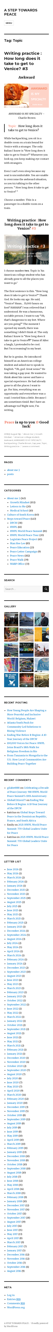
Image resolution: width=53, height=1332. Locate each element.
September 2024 (16, 934)
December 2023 (16, 967)
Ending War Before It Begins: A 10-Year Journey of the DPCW (27, 804)
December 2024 (16, 930)
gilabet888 (13, 787)
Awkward (8, 440)
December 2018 (16, 1156)
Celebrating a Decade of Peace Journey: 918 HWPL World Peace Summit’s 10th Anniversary (28, 791)
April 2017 (13, 1238)
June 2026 (13, 869)
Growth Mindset (19, 502)
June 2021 (12, 1037)
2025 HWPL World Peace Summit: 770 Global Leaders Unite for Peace (27, 828)
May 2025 (12, 914)
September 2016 (16, 1266)
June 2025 (12, 910)
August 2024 (14, 939)
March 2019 (14, 1143)
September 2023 (16, 971)
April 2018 (13, 1189)
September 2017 (16, 1217)
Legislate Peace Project (23, 539)
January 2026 (15, 885)
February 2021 (15, 1049)
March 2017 (13, 1242)
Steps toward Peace (18, 518)
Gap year (36, 443)
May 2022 (12, 1012)
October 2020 (15, 1066)
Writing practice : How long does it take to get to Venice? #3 (23, 61)
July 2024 (12, 943)
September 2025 (16, 898)
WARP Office (17, 563)
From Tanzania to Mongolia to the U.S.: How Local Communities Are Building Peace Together (27, 759)
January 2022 (14, 1020)
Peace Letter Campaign (23, 551)
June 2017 (12, 1230)
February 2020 (15, 1098)
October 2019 (14, 1115)
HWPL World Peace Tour (24, 535)
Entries (14, 1299)
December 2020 (16, 1057)
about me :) (13, 470)
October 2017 (14, 1213)
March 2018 (14, 1193)
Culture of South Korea (20, 514)
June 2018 (12, 1180)
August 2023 (14, 975)
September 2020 (16, 1070)
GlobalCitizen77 (16, 800)
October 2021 (14, 1025)
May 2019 (12, 1135)
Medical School (19, 510)
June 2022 (12, 1008)
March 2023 (14, 988)
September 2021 (16, 1029)
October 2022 (15, 1000)
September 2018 (16, 1168)
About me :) (28, 434)
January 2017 (14, 1250)
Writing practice (11, 446)
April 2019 (13, 1139)
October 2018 (14, 1164)
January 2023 (14, 996)
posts (10, 474)
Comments (16, 1303)
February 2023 (15, 992)
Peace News (17, 555)
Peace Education (19, 547)
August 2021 (14, 1033)
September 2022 (16, 1004)
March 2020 (14, 1094)
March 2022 (14, 1016)
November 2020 (16, 1061)
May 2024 (12, 947)
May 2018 (12, 1184)
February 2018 (15, 1197)
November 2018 (16, 1160)
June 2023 (12, 980)
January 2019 (14, 1152)
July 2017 (12, 1225)
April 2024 (13, 951)
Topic (44, 443)
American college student (26, 437)
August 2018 (14, 1172)
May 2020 (13, 1086)
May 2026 (12, 873)
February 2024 (15, 959)
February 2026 (15, 881)
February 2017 (15, 1246)
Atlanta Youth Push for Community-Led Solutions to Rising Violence (24, 726)
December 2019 (16, 1107)
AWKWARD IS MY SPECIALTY (27, 440)
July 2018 (12, 1176)
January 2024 (15, 963)
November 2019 (16, 1111)
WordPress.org (16, 1307)
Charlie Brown (24, 443)
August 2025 (14, 902)
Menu (9, 23)
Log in (11, 1295)
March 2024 (14, 955)
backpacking (10, 443)
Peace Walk (16, 559)
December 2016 (16, 1254)
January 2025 (14, 926)
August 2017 (14, 1221)
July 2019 (12, 1127)
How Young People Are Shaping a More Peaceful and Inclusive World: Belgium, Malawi (26, 714)
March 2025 (14, 918)
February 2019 (15, 1148)
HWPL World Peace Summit (26, 531)
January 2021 (14, 1053)
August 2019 (14, 1123)
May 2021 (12, 1041)
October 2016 (14, 1262)
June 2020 (13, 1082)
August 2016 (14, 1270)
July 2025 (12, 906)
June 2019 (12, 1131)
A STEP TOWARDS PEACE (16, 1323)
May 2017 (12, 1234)
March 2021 (14, 1045)
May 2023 (12, 984)
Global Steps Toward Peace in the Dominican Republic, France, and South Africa (27, 816)
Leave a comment (31, 446)
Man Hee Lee (17, 543)
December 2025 (16, 889)
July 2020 (12, 1078)
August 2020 (14, 1074)
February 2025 (15, 922)
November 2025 (16, 893)
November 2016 (16, 1258)
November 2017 (16, 1209)
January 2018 (14, 1201)
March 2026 (14, 877)
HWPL (13, 526)
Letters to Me (18, 506)
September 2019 (16, 1119)
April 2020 (13, 1090)
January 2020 (15, 1102)
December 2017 (16, 1205)
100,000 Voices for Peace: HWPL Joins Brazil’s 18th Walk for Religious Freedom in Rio (26, 747)
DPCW (13, 522)
